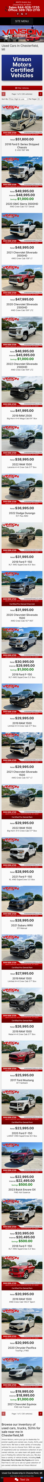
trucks (30, 1442)
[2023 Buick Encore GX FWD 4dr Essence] (22, 1158)
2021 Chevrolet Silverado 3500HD (22, 255)
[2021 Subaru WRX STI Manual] (22, 901)
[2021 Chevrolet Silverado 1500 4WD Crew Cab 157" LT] (22, 747)
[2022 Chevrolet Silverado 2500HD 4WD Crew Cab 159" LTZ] (22, 332)
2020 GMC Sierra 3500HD (22, 205)
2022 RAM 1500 (22, 465)
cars (25, 1442)
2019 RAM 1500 (22, 724)
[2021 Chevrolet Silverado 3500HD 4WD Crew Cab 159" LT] (22, 228)
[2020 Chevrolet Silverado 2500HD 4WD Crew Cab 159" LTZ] (22, 280)
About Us (16, 1476)
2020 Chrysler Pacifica (22, 1349)
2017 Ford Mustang (22, 1081)
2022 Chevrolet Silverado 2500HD (22, 366)
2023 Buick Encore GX (22, 1191)
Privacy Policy (30, 1476)
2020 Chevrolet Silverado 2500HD (22, 307)
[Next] (40, 94)
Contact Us (23, 1476)
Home (11, 1476)
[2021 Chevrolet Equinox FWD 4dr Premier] (22, 1372)
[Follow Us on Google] (22, 13)
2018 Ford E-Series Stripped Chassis (22, 147)
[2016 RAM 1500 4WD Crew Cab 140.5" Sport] (22, 1270)
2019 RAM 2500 (22, 417)
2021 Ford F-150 (22, 878)
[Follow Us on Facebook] (17, 13)
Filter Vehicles (23, 88)
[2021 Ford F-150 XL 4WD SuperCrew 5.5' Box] (22, 852)
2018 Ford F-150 (22, 1247)
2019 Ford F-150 (22, 563)
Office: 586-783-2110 (24, 10)
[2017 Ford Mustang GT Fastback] (22, 1056)
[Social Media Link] (26, 13)
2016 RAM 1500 (22, 1300)
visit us (14, 1463)
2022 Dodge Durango (22, 514)
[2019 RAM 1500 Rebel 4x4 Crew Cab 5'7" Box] (22, 1003)
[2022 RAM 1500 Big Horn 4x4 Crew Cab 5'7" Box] (22, 799)
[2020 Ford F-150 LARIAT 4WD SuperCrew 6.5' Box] (22, 1104)
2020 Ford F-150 (22, 1134)
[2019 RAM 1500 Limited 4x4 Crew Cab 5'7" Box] (22, 699)
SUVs (36, 1442)
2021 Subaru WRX (22, 926)
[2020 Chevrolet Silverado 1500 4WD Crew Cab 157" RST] (22, 586)
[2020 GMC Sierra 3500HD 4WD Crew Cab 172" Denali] (22, 172)
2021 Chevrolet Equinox (22, 1405)
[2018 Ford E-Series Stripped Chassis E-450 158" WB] (22, 120)
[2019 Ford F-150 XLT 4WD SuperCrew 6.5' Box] (22, 537)
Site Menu (22, 21)
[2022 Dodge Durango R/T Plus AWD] (22, 489)
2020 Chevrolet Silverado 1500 (22, 617)
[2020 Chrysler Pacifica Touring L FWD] (22, 1323)
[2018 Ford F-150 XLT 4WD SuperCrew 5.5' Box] (22, 1214)
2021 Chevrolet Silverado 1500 (22, 774)
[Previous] (3, 94)
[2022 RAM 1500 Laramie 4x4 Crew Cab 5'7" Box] (22, 440)
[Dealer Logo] (22, 33)
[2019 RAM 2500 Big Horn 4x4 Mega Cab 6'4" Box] (22, 391)
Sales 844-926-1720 (24, 7)
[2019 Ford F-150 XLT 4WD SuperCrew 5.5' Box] (22, 642)
